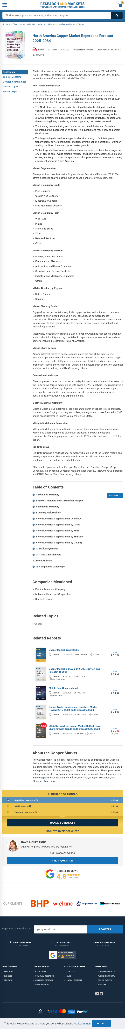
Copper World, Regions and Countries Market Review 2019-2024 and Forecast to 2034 (73, 708)
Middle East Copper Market (63, 688)
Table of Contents (12, 77)
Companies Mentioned (14, 81)
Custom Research (44, 980)
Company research (44, 976)
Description (9, 72)
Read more (49, 781)
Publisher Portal (106, 976)
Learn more (84, 1023)
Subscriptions (42, 985)
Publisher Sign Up (106, 972)
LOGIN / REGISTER (74, 980)
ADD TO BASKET (62, 822)
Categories (40, 972)
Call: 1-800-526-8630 (62, 853)
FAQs (69, 976)
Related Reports (11, 91)
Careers (8, 976)
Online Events (105, 980)
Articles (102, 985)
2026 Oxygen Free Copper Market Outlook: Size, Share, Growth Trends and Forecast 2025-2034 (75, 727)
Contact (71, 972)
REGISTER (105, 929)
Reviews (8, 980)
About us (8, 972)
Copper (38, 623)
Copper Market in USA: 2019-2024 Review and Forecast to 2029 (74, 670)
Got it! (101, 1023)
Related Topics (10, 86)
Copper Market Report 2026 (64, 650)
